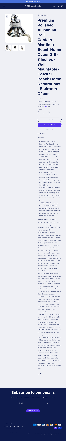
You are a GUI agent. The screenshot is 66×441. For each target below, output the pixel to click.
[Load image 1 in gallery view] (8, 48)
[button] (4, 6)
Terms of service (57, 433)
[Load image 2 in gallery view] (15, 48)
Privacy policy (47, 433)
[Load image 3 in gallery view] (22, 48)
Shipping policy (45, 434)
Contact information (56, 434)
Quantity (40, 109)
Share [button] (41, 373)
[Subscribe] (47, 403)
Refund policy (38, 433)
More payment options (49, 129)
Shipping (40, 101)
